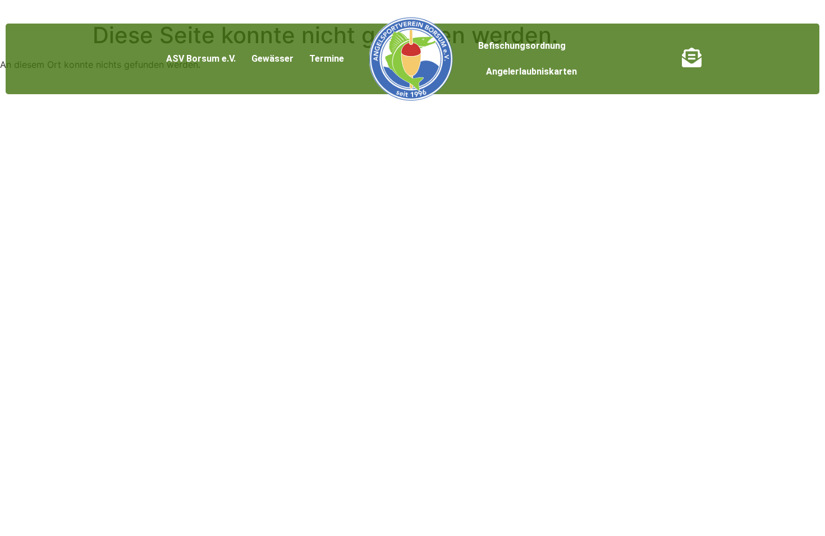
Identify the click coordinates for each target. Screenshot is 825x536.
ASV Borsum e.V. (201, 58)
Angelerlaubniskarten (531, 71)
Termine (326, 58)
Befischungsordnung (522, 45)
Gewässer (272, 58)
